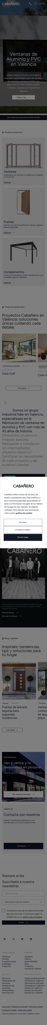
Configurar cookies (22, 530)
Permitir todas (22, 537)
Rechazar (23, 522)
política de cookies (24, 513)
